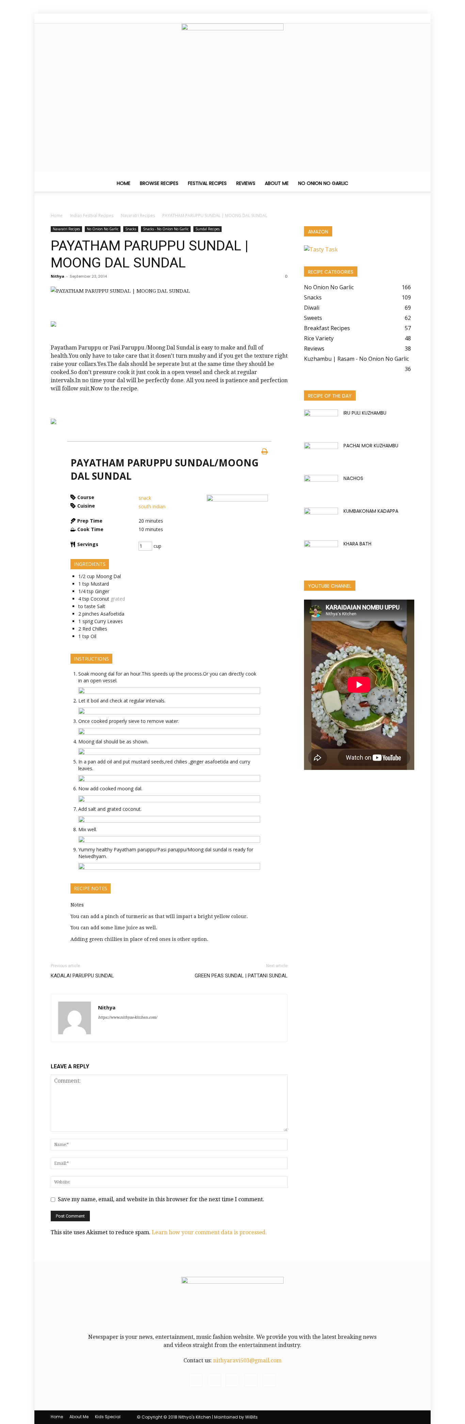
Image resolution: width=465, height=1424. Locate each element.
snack (145, 498)
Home (123, 183)
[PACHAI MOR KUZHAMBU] (321, 453)
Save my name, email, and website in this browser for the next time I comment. (161, 1199)
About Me (277, 183)
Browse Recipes (159, 183)
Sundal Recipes (207, 229)
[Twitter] (398, 18)
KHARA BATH (357, 543)
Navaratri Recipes (138, 215)
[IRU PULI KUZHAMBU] (321, 420)
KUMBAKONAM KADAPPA (370, 511)
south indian (152, 506)
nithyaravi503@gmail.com (247, 1360)
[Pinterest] (387, 18)
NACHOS (353, 478)
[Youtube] (409, 18)
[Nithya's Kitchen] (232, 48)
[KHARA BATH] (321, 551)
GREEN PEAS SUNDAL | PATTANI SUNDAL (241, 976)
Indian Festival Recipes (91, 215)
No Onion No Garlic (323, 183)
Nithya (57, 276)
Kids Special (108, 1417)
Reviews (245, 183)
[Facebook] (364, 18)
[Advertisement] (232, 124)
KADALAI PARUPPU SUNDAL (82, 976)
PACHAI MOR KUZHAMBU (370, 445)
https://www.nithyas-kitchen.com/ (127, 1017)
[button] (406, 183)
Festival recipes (207, 183)
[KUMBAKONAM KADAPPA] (321, 519)
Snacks (130, 229)
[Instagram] (375, 18)
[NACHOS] (321, 487)
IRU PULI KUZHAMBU (364, 412)
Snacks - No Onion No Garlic (166, 229)
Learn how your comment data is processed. (209, 1232)
